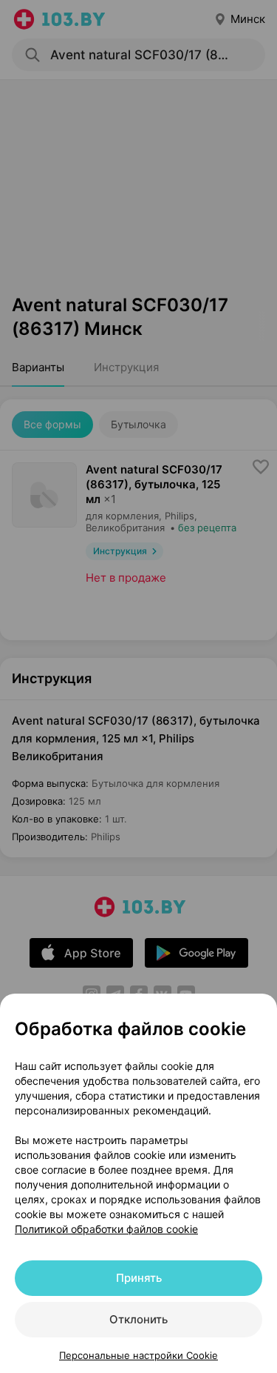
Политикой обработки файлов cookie (106, 1229)
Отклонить (138, 1319)
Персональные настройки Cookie (138, 1355)
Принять (139, 1278)
